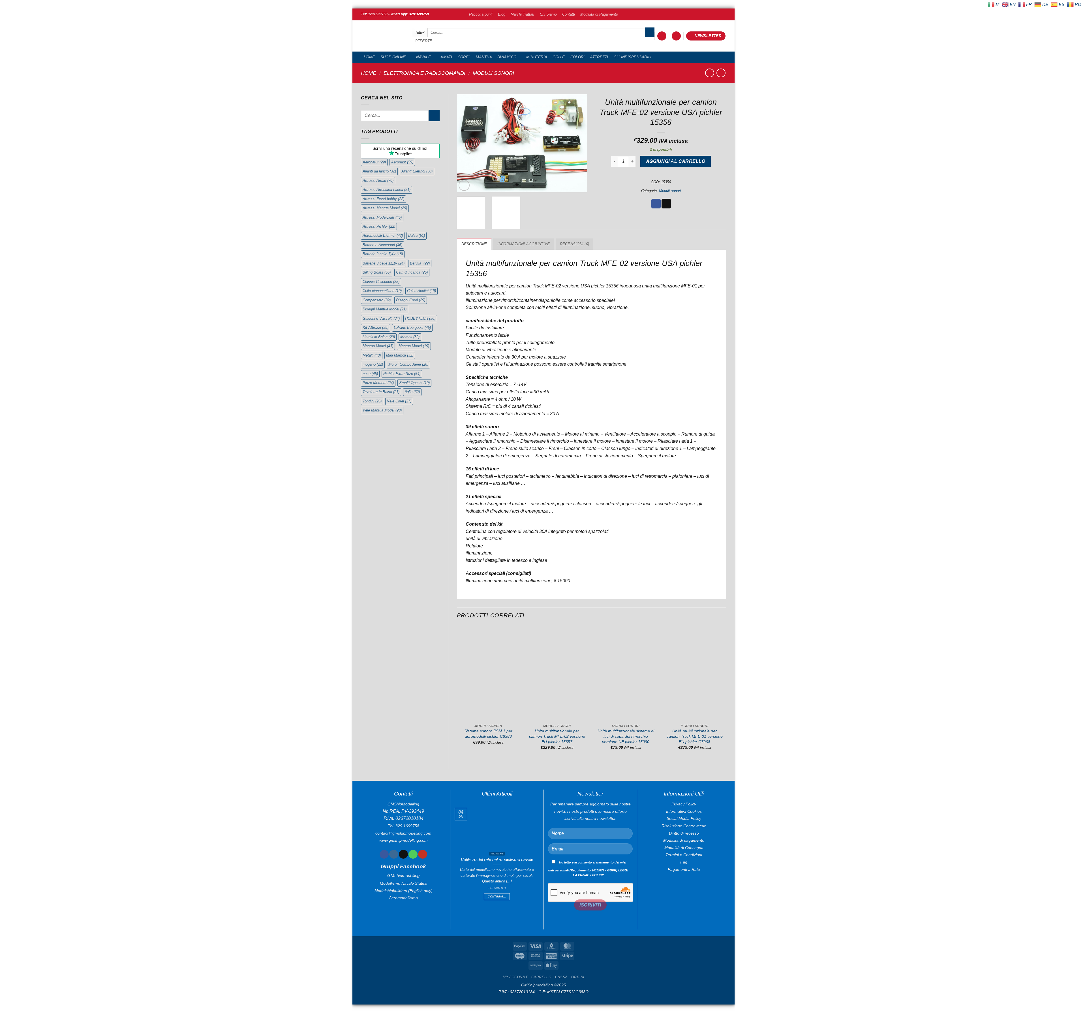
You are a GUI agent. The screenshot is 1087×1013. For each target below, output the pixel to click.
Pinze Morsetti (378, 383)
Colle (559, 57)
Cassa (561, 977)
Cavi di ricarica (412, 272)
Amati (446, 57)
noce (370, 374)
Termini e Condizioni (684, 854)
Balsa (416, 235)
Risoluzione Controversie (684, 826)
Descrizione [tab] (474, 244)
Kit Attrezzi (375, 327)
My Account (515, 977)
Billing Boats (377, 272)
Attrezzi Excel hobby (383, 199)
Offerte (424, 41)
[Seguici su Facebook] (384, 854)
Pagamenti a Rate (684, 869)
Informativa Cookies (684, 811)
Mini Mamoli (399, 355)
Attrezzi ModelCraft (382, 217)
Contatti (568, 14)
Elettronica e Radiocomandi (424, 73)
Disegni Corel (410, 300)
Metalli (372, 355)
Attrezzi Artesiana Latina (386, 189)
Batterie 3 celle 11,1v (384, 263)
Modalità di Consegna (683, 847)
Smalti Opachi (414, 383)
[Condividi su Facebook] (656, 203)
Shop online (393, 57)
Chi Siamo (548, 14)
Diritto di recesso (684, 833)
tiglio (412, 392)
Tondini (372, 401)
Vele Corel (399, 401)
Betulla (420, 263)
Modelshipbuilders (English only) (404, 890)
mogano (373, 364)
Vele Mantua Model (382, 410)
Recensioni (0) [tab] (574, 244)
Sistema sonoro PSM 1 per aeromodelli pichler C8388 (488, 734)
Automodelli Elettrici (383, 235)
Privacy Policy (683, 804)
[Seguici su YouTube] (422, 854)
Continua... (497, 896)
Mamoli (410, 337)
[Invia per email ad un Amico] (666, 203)
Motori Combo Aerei (408, 364)
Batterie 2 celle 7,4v (383, 254)
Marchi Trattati (522, 14)
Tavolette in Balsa (381, 392)
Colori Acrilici (421, 291)
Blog (501, 14)
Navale (423, 57)
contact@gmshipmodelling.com (403, 833)
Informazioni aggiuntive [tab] (523, 244)
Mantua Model (378, 346)
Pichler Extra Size (401, 374)
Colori (577, 57)
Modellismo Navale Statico (403, 883)
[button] (661, 36)
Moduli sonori (493, 73)
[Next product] (709, 73)
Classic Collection (381, 282)
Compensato (377, 300)
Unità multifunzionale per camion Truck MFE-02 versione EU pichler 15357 (557, 736)
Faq (683, 862)
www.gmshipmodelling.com (403, 840)
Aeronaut (402, 162)
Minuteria (536, 57)
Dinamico (506, 57)
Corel (464, 57)
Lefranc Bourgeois (412, 327)
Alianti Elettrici (417, 171)
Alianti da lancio (379, 171)
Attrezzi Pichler (379, 226)
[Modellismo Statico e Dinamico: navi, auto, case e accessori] (382, 36)
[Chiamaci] (412, 854)
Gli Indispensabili (633, 57)
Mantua (484, 57)
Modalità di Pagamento (599, 14)
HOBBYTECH (420, 318)
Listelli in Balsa (379, 337)
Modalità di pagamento (683, 840)
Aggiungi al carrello (675, 161)
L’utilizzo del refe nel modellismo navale (497, 859)
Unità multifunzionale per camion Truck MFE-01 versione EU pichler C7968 (695, 736)
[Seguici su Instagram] (393, 854)
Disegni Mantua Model (384, 309)
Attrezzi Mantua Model (385, 208)
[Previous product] (720, 73)
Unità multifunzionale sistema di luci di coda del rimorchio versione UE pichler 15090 (626, 736)
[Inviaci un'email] (403, 854)
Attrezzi (599, 57)
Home (369, 57)
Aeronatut (374, 162)
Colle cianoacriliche (382, 291)
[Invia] (649, 32)
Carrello (541, 977)
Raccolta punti (481, 14)
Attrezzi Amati (378, 180)
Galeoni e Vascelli (381, 318)
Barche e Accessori (382, 245)
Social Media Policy (684, 818)
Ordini (577, 977)
